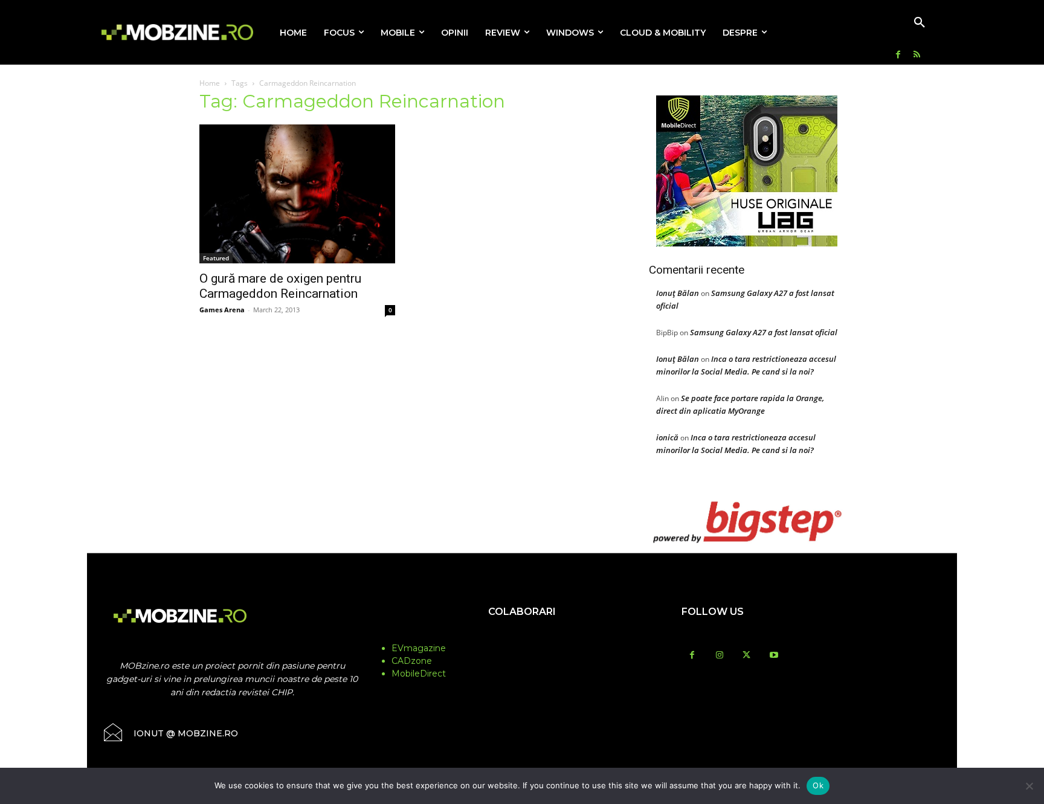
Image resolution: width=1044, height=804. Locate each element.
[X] (746, 655)
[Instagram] (719, 655)
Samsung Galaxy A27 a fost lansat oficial (763, 332)
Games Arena (222, 309)
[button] (919, 23)
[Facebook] (898, 55)
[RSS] (916, 55)
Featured (216, 258)
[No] (1029, 786)
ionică (667, 437)
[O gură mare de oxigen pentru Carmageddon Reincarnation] (297, 193)
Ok (818, 785)
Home (209, 83)
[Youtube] (773, 655)
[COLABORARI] (522, 635)
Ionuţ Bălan (677, 293)
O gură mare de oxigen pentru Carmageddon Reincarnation (280, 286)
